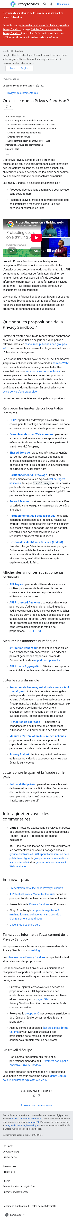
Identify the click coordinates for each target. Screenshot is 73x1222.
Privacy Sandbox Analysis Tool (19, 1186)
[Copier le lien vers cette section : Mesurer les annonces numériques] (60, 641)
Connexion (63, 4)
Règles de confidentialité (43, 1206)
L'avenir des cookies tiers (25, 924)
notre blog (34, 950)
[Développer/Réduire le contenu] (24, 116)
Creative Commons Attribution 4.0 (26, 1118)
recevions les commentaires (43, 371)
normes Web (60, 363)
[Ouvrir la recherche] (45, 4)
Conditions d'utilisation (15, 1206)
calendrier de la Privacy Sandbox (25, 957)
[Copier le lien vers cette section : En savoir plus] (32, 880)
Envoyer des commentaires (22, 92)
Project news (10, 1157)
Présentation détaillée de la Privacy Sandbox (36, 888)
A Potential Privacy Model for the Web (32, 894)
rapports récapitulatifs (46, 660)
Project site (9, 1171)
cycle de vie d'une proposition (20, 391)
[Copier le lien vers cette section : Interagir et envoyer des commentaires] (34, 819)
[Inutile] (42, 85)
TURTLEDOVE (33, 631)
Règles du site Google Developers (23, 1125)
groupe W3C (32, 1013)
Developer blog (11, 1151)
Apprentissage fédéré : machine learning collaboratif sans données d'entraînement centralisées (35, 914)
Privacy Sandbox (11, 79)
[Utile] (37, 85)
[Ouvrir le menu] (5, 4)
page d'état (42, 999)
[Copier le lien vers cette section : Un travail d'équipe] (35, 1050)
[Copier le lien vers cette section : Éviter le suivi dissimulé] (42, 681)
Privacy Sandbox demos (16, 1192)
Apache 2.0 (33, 1122)
